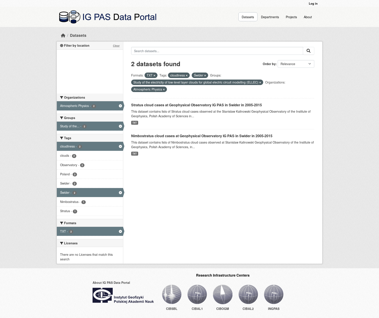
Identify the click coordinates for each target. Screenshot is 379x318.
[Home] (63, 35)
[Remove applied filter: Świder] (205, 75)
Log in (313, 3)
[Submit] (308, 51)
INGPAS (273, 308)
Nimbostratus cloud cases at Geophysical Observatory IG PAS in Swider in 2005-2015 (201, 135)
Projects (291, 17)
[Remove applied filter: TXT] (154, 75)
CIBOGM (222, 308)
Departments (270, 17)
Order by (269, 64)
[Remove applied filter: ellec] (260, 82)
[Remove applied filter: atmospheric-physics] (164, 89)
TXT (134, 122)
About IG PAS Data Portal (111, 282)
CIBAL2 (248, 308)
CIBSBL (171, 308)
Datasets (248, 17)
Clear (116, 46)
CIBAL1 (197, 308)
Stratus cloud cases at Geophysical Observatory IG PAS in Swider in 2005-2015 (196, 104)
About (308, 17)
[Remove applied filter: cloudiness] (187, 75)
